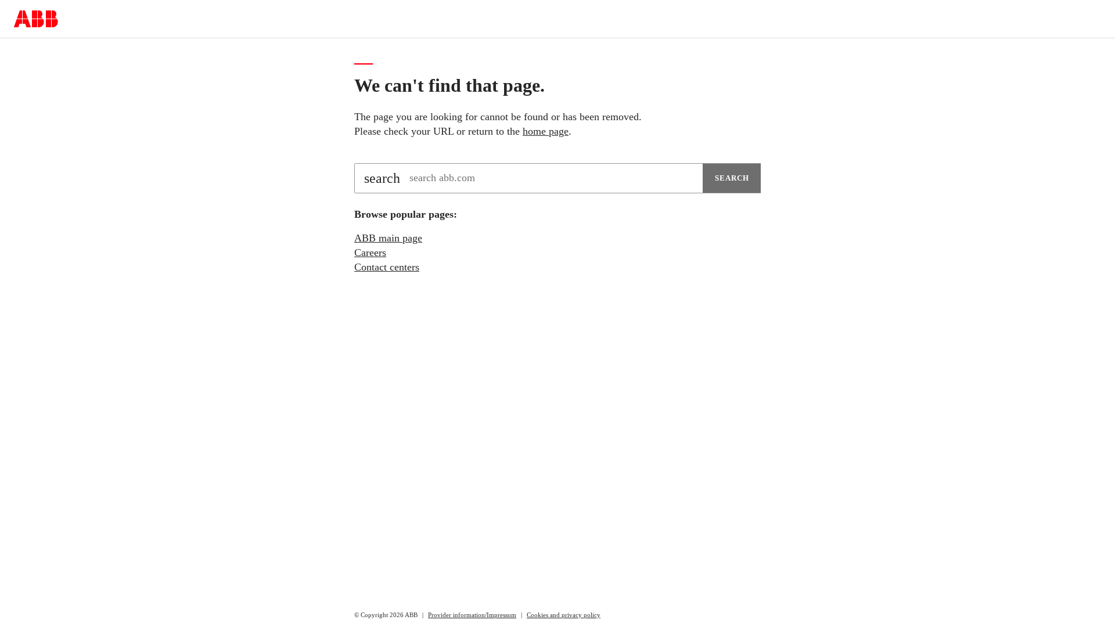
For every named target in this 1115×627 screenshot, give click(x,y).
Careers (370, 252)
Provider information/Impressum (472, 614)
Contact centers (386, 267)
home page (546, 131)
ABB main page (388, 238)
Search (732, 178)
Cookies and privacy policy (563, 614)
